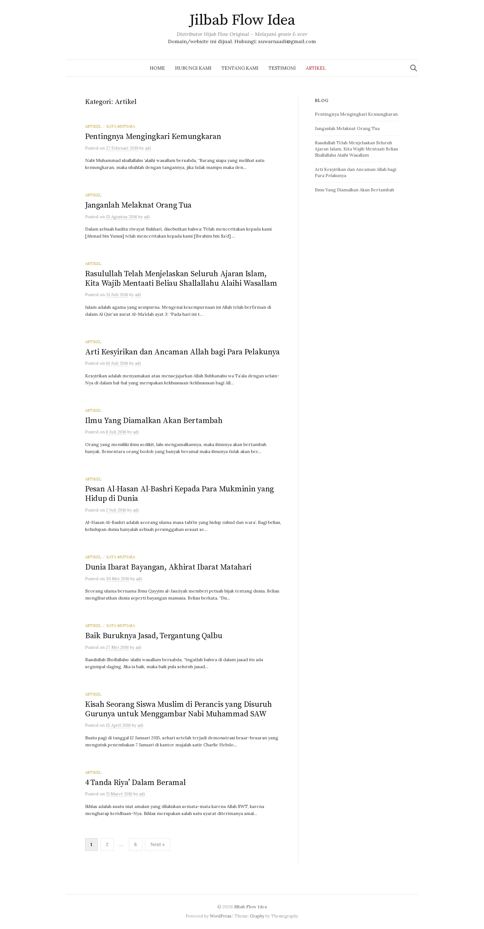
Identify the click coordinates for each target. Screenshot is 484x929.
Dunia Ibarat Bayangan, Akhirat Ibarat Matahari (168, 567)
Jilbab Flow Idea (242, 20)
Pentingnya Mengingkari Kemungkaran (153, 136)
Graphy (257, 916)
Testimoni (282, 68)
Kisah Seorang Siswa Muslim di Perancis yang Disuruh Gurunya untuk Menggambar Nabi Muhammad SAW (178, 709)
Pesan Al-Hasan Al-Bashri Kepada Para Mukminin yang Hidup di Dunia (179, 493)
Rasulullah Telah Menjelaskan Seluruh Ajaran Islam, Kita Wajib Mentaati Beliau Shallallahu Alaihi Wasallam (181, 278)
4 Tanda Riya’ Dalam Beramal (135, 783)
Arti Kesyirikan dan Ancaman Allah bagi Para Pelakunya (182, 352)
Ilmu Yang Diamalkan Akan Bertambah (153, 421)
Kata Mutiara (120, 126)
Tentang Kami (240, 68)
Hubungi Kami (193, 68)
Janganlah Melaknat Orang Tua (138, 205)
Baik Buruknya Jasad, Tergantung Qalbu (153, 636)
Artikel (316, 68)
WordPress (220, 916)
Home (157, 68)
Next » (157, 844)
